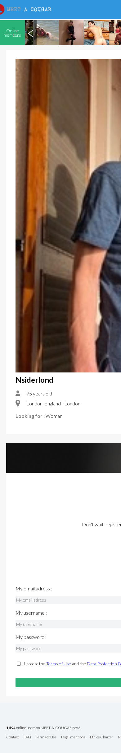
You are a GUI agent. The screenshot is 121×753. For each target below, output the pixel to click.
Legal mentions (73, 737)
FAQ (27, 737)
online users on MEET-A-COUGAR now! (43, 728)
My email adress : (34, 588)
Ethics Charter (101, 737)
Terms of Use (58, 663)
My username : (31, 612)
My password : (31, 637)
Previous (31, 32)
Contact (12, 737)
